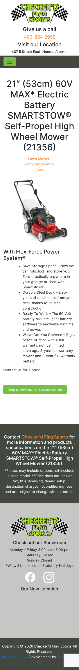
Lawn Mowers (39, 159)
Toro (39, 169)
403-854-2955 (39, 37)
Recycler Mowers (39, 164)
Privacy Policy (14, 657)
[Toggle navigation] (10, 61)
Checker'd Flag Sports (45, 437)
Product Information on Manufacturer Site (35, 389)
